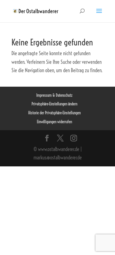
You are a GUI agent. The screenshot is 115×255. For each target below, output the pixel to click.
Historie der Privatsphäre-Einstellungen (54, 112)
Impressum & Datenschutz (54, 95)
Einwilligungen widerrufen (54, 121)
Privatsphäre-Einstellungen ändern (54, 103)
